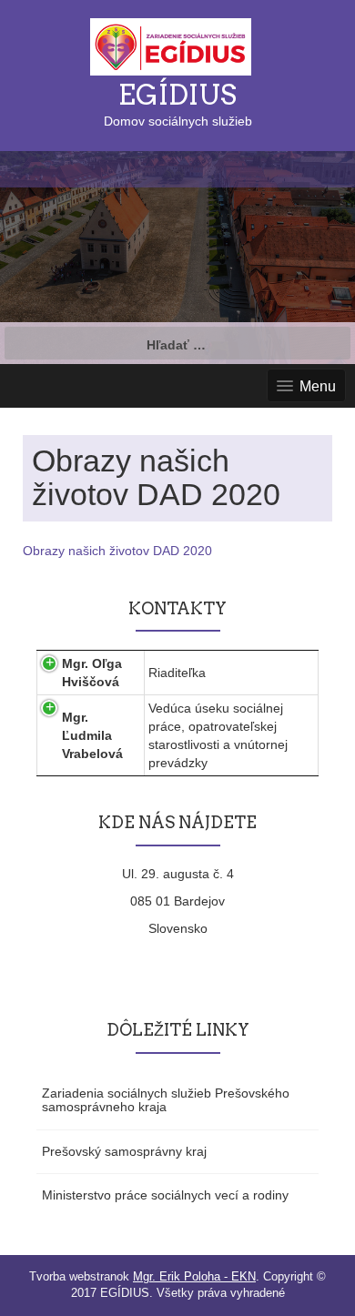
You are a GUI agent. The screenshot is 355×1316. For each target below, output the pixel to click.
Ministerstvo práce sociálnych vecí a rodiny (165, 1195)
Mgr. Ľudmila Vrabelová (92, 735)
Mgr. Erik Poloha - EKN (194, 1276)
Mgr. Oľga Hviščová (92, 672)
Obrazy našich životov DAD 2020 (117, 550)
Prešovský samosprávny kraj (124, 1151)
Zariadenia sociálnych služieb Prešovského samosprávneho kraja (165, 1100)
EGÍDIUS (177, 94)
